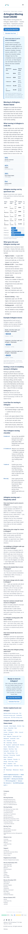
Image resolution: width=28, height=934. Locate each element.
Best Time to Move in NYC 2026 (11, 820)
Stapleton (10, 763)
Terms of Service (8, 853)
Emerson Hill (15, 736)
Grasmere (9, 740)
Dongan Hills (7, 734)
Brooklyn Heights (8, 885)
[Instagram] (11, 920)
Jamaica (6, 904)
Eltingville (9, 736)
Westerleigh (9, 769)
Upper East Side (7, 840)
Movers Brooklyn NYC (10, 880)
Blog (5, 795)
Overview (6, 839)
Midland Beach (11, 746)
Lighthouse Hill (15, 744)
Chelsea (5, 872)
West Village (6, 877)
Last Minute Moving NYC (10, 801)
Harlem (5, 845)
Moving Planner (7, 831)
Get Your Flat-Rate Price (11, 29)
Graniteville (12, 738)
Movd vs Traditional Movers (10, 804)
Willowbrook (16, 769)
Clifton (16, 732)
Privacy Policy (7, 855)
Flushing (6, 902)
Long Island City (7, 900)
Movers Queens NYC (9, 897)
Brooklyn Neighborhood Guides (11, 859)
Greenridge (9, 742)
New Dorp (11, 749)
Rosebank (9, 759)
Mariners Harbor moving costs (11, 713)
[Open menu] (22, 4)
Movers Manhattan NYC (10, 862)
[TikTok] (4, 920)
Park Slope (6, 883)
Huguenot (8, 744)
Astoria (5, 899)
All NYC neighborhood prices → (12, 774)
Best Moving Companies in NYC (11, 818)
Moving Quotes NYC (9, 817)
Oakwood (12, 751)
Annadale (6, 726)
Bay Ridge (6, 891)
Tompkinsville (9, 765)
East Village (6, 875)
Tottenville (16, 765)
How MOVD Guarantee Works (11, 852)
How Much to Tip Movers (10, 814)
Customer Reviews (8, 822)
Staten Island (14, 11)
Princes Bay (12, 755)
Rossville (15, 759)
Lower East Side (7, 844)
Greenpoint (6, 888)
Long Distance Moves (9, 823)
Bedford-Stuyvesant (9, 890)
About (5, 793)
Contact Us (6, 850)
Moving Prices (7, 11)
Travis (21, 765)
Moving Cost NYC (8, 815)
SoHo (5, 871)
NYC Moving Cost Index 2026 (11, 809)
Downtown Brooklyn (8, 894)
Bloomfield (10, 728)
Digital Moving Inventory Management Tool (13, 834)
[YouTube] (9, 920)
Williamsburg (7, 881)
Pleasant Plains (11, 753)
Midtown (6, 842)
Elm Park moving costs (16, 717)
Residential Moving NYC (9, 799)
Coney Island (7, 893)
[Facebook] (6, 920)
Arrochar (19, 726)
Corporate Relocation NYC (10, 802)
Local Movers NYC (8, 812)
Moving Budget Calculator (10, 830)
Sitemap (6, 929)
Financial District (8, 869)
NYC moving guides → (11, 780)
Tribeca (5, 874)
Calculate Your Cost (10, 33)
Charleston (11, 732)
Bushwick (6, 886)
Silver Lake (11, 761)
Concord (21, 732)
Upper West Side (8, 866)
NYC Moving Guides (8, 810)
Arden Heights (12, 726)
